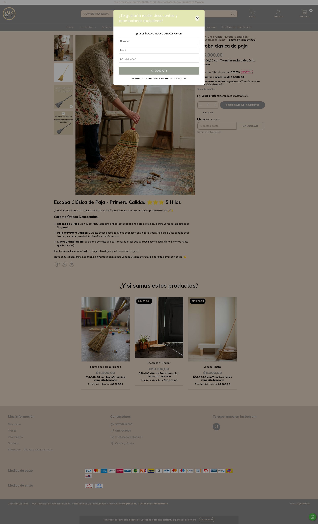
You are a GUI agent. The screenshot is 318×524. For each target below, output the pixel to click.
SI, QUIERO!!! (159, 71)
